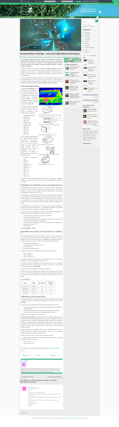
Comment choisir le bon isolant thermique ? (75, 67)
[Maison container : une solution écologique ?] (85, 82)
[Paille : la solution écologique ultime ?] (85, 76)
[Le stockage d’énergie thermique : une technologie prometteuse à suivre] (67, 74)
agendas (69, 3)
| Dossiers (69, 17)
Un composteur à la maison (27, 376)
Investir (79, 418)
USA (89, 137)
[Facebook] (86, 1)
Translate (92, 26)
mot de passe (58, 1)
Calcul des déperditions (54, 348)
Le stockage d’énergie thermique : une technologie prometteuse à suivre (74, 74)
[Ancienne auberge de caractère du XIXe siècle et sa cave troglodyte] (85, 122)
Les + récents (92, 55)
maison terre (94, 134)
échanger (87, 3)
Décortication (34, 17)
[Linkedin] (93, 1)
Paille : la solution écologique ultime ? (92, 75)
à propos (65, 3)
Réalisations (54, 17)
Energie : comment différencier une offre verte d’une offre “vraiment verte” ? (74, 88)
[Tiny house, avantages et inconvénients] (85, 61)
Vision (59, 17)
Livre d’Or (92, 3)
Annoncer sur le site (71, 418)
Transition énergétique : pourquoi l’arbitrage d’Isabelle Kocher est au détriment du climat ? (75, 95)
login (43, 1)
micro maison (85, 137)
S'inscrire (79, 1)
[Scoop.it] (95, 1)
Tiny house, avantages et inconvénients (91, 61)
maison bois (92, 137)
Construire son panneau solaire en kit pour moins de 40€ (75, 103)
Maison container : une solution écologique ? (92, 82)
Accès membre (38, 1)
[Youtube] (91, 1)
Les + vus (85, 55)
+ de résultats (95, 97)
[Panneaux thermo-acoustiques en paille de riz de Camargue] (67, 81)
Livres (91, 135)
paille (91, 134)
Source (22, 350)
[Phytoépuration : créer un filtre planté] (85, 89)
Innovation (48, 17)
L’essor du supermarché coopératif (54, 376)
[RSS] (98, 1)
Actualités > (23, 17)
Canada (84, 135)
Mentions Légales (60, 418)
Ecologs (31, 57)
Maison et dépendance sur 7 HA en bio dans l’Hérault (92, 116)
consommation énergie (61, 57)
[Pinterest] (88, 1)
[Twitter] (84, 1)
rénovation (90, 132)
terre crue (94, 135)
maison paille (89, 131)
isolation (76, 57)
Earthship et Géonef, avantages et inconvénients (92, 69)
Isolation (52, 57)
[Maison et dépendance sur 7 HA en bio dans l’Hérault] (85, 116)
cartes (82, 3)
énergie (73, 57)
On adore (28, 17)
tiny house (89, 140)
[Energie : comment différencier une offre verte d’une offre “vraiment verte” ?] (67, 88)
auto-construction (86, 134)
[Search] (96, 21)
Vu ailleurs (64, 17)
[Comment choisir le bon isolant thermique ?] (67, 68)
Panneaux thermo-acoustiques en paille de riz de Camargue (75, 81)
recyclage (84, 131)
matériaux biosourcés (91, 138)
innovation (88, 135)
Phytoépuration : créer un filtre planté (93, 88)
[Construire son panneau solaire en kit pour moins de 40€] (67, 103)
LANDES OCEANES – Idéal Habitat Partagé (92, 110)
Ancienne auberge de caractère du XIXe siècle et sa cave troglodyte (92, 122)
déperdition (69, 57)
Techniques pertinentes (89, 47)
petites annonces (76, 3)
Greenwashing (42, 17)
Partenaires (84, 418)
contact (96, 3)
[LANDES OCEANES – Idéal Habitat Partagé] (85, 111)
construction (95, 132)
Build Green (87, 32)
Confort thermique (40, 57)
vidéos (93, 131)
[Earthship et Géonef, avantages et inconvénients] (85, 69)
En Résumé (87, 36)
